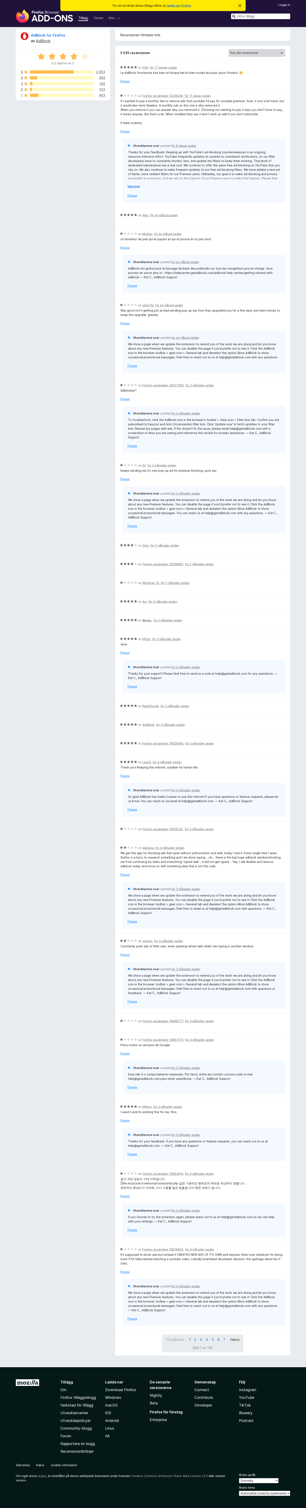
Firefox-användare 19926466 (162, 743)
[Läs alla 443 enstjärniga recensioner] (61, 95)
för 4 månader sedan (167, 762)
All (107, 1436)
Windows (113, 1397)
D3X (145, 67)
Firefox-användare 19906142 (162, 829)
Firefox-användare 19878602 (162, 1249)
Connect (201, 1390)
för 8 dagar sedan (183, 145)
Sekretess (23, 1465)
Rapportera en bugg (77, 1443)
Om (63, 1390)
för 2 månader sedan (199, 385)
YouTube (246, 1397)
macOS (111, 1405)
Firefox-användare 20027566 (163, 385)
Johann (147, 941)
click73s (148, 305)
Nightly (156, 1395)
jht (144, 465)
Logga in (284, 4)
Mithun (147, 1106)
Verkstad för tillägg (76, 1405)
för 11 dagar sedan (198, 96)
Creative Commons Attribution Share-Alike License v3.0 (169, 1476)
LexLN (146, 762)
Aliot (145, 215)
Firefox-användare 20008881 (162, 564)
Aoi (144, 601)
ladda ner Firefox (179, 5)
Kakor (40, 1465)
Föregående (175, 1339)
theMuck (148, 724)
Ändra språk (247, 1475)
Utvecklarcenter (74, 1413)
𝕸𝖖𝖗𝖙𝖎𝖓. (147, 620)
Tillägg (83, 18)
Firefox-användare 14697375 (162, 1040)
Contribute (203, 1397)
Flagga (124, 81)
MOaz (146, 639)
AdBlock (43, 41)
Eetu (145, 545)
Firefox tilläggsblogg (78, 1397)
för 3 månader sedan (166, 639)
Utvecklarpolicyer (75, 1420)
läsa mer (134, 186)
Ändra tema (247, 1487)
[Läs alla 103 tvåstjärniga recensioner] (61, 89)
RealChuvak (150, 706)
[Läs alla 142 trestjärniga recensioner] (61, 83)
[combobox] (260, 16)
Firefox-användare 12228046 (162, 96)
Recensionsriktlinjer (77, 1451)
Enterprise (158, 1420)
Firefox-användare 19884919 (162, 1173)
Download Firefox (120, 1390)
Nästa (234, 1339)
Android (112, 1420)
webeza (148, 848)
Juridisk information (64, 1465)
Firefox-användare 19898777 (162, 1021)
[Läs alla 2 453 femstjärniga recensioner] (61, 72)
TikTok (245, 1405)
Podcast (246, 1420)
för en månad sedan (164, 215)
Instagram (247, 1390)
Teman (98, 18)
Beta (154, 1403)
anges (42, 1476)
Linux (109, 1428)
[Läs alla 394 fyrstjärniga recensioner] (61, 77)
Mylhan (147, 234)
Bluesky (246, 1413)
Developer (203, 1405)
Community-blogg (76, 1428)
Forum (65, 1436)
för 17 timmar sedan (163, 67)
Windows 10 (150, 583)
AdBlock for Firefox (48, 35)
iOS (108, 1413)
